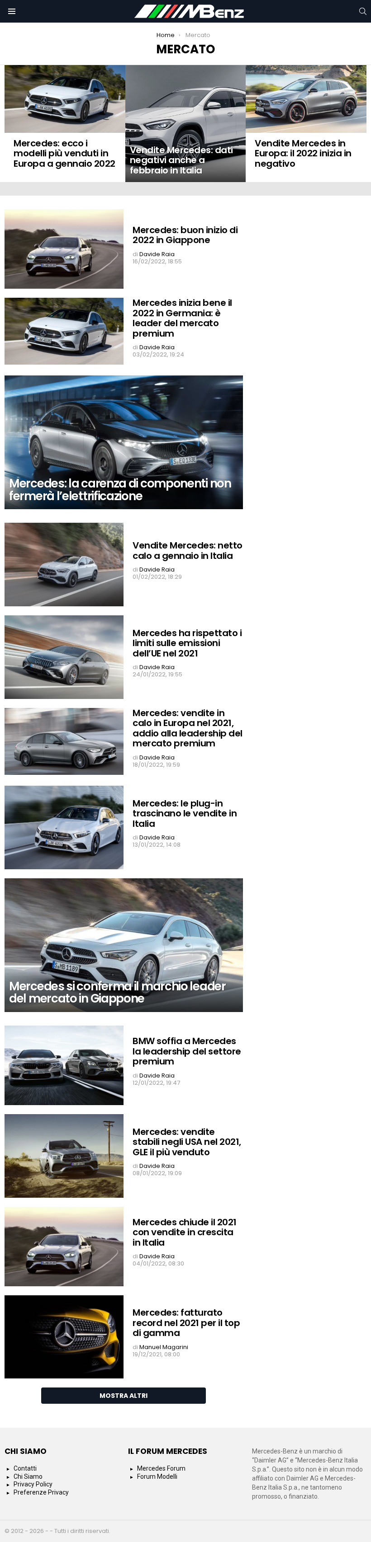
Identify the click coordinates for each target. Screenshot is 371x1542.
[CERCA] (362, 11)
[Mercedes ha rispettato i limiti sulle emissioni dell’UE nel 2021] (64, 657)
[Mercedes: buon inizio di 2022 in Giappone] (64, 249)
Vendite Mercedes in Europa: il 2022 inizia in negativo (303, 153)
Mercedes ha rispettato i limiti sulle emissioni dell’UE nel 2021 (187, 643)
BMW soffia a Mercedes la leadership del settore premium (187, 1051)
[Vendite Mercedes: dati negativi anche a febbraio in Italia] (185, 123)
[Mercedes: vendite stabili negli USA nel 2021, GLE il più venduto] (64, 1156)
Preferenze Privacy (41, 1492)
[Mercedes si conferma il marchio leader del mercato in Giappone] (124, 945)
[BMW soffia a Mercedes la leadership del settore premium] (64, 1065)
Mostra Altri (123, 1395)
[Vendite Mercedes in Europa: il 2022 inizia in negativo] (306, 99)
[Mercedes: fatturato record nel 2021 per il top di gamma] (64, 1337)
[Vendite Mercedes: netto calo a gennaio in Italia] (64, 564)
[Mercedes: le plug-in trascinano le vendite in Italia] (64, 827)
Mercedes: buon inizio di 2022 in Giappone (185, 235)
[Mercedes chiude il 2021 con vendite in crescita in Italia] (64, 1246)
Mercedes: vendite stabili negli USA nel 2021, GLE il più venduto (187, 1141)
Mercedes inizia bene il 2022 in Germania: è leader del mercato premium (182, 318)
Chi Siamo (28, 1476)
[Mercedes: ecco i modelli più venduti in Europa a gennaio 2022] (65, 99)
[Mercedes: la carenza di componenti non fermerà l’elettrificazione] (124, 442)
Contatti (25, 1468)
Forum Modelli (157, 1476)
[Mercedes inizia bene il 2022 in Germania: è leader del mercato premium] (64, 331)
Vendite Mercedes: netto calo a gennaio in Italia (188, 550)
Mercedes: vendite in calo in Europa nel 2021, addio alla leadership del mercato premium (188, 728)
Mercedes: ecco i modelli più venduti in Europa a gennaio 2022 (64, 153)
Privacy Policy (33, 1484)
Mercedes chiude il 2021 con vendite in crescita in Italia (185, 1232)
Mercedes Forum (161, 1468)
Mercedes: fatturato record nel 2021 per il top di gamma (186, 1322)
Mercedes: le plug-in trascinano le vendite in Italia (185, 813)
